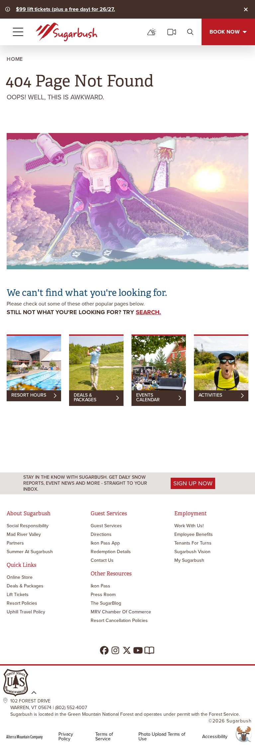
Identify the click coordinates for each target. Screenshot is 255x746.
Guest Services (106, 525)
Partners (15, 543)
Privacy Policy (65, 736)
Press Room (103, 594)
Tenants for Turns (193, 543)
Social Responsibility (27, 525)
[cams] (171, 32)
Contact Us (102, 560)
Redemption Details (111, 551)
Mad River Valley (24, 534)
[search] (190, 32)
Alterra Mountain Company (24, 736)
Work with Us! (189, 525)
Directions (101, 534)
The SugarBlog (106, 603)
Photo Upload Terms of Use (161, 736)
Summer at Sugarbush (30, 551)
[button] (243, 734)
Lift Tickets (18, 594)
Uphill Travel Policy (26, 611)
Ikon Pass (100, 585)
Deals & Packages (25, 585)
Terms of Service (104, 736)
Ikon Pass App (105, 543)
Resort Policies (22, 603)
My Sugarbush (189, 560)
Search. (148, 312)
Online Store (20, 577)
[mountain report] (151, 32)
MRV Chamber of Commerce (121, 611)
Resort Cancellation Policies (119, 620)
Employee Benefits (193, 534)
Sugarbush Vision (192, 551)
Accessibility (214, 736)
